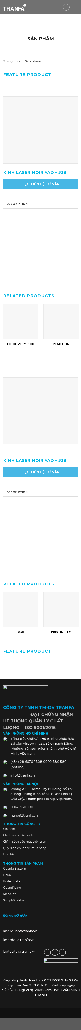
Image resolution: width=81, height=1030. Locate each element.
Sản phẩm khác (14, 900)
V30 (21, 632)
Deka (7, 875)
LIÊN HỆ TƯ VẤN (44, 184)
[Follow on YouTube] (62, 952)
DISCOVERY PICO (20, 344)
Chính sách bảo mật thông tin (24, 842)
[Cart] (66, 7)
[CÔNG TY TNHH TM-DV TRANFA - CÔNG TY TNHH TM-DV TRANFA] (14, 7)
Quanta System (14, 868)
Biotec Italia (11, 881)
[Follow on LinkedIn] (55, 952)
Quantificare (12, 888)
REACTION (61, 344)
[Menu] (75, 7)
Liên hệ (8, 854)
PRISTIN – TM (61, 632)
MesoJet (9, 894)
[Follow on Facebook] (47, 952)
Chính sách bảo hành (18, 835)
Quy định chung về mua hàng (25, 848)
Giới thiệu (10, 829)
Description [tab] (17, 204)
